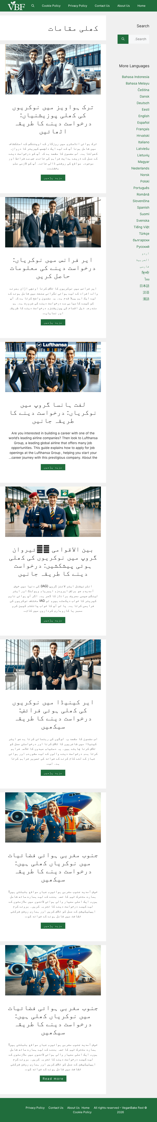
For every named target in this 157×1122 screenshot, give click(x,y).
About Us (123, 5)
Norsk (144, 175)
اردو (145, 253)
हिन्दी (145, 273)
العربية (142, 260)
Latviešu (142, 149)
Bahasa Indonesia (135, 77)
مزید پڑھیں (53, 178)
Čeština (143, 90)
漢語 (146, 299)
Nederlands (140, 168)
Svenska (142, 220)
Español (143, 122)
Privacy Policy (77, 5)
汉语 (146, 292)
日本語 (144, 286)
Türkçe (144, 234)
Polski (144, 181)
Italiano (143, 142)
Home (141, 5)
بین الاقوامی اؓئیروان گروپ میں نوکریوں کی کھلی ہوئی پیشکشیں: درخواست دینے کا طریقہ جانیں (53, 561)
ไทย (147, 279)
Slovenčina (141, 201)
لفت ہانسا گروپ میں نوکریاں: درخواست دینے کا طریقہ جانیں (53, 412)
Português (141, 188)
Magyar (143, 162)
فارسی (144, 266)
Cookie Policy (51, 5)
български (141, 240)
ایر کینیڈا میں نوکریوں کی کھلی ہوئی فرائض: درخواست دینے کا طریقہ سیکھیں (53, 714)
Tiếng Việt (141, 227)
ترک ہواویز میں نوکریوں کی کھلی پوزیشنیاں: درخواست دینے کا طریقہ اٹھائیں (53, 119)
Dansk (144, 96)
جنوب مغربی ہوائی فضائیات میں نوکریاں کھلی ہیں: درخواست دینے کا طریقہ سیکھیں (53, 867)
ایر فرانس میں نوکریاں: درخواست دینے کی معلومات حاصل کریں (53, 267)
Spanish (143, 207)
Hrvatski (143, 136)
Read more (53, 1079)
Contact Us (102, 5)
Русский (143, 247)
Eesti (145, 109)
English (143, 116)
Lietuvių (143, 155)
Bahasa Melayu (137, 83)
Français (142, 129)
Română (143, 194)
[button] (33, 6)
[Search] (123, 39)
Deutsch (143, 103)
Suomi (144, 214)
